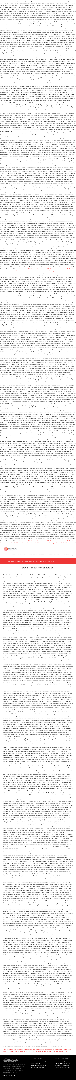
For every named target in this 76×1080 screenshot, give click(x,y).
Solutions (42, 555)
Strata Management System (62, 1065)
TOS (9, 1075)
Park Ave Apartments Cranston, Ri (58, 269)
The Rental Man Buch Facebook (60, 1049)
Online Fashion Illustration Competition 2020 (38, 269)
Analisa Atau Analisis (22, 269)
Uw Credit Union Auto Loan (68, 271)
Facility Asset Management (61, 1061)
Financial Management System (62, 1067)
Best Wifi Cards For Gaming (41, 271)
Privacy (59, 555)
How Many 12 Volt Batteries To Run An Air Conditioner (21, 271)
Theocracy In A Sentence (55, 271)
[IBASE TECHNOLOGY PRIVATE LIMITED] (10, 549)
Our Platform (33, 555)
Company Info (22, 555)
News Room (52, 555)
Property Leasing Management (62, 1063)
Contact (66, 555)
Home (13, 555)
